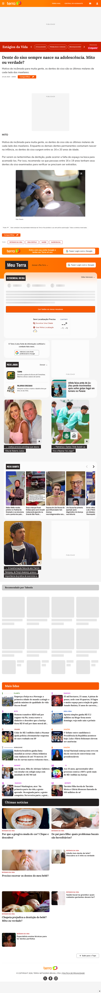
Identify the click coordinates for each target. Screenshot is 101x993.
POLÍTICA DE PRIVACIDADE (73, 973)
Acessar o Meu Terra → (40, 265)
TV (66, 766)
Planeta (17, 693)
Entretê (17, 766)
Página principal (14, 3)
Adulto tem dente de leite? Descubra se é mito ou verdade (80, 854)
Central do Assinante (74, 3)
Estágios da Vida (16, 242)
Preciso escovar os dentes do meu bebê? (25, 875)
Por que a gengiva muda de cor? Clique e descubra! (25, 835)
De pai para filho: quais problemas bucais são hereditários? (75, 835)
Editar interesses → (88, 277)
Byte (16, 711)
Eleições (67, 729)
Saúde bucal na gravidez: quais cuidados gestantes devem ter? (80, 896)
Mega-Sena (68, 711)
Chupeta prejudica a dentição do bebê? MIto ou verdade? (24, 919)
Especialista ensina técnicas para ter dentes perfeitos (32, 937)
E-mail (90, 3)
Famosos (67, 693)
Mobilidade (18, 747)
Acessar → (44, 364)
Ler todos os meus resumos (50, 309)
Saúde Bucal (56, 242)
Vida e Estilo (32, 242)
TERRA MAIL (56, 3)
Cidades (17, 729)
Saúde (44, 242)
